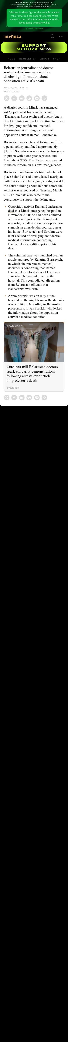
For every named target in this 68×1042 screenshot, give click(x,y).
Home (11, 58)
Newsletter (27, 58)
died (30, 219)
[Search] (52, 36)
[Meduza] (13, 36)
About (44, 58)
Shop (56, 58)
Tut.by (15, 91)
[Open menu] (61, 36)
